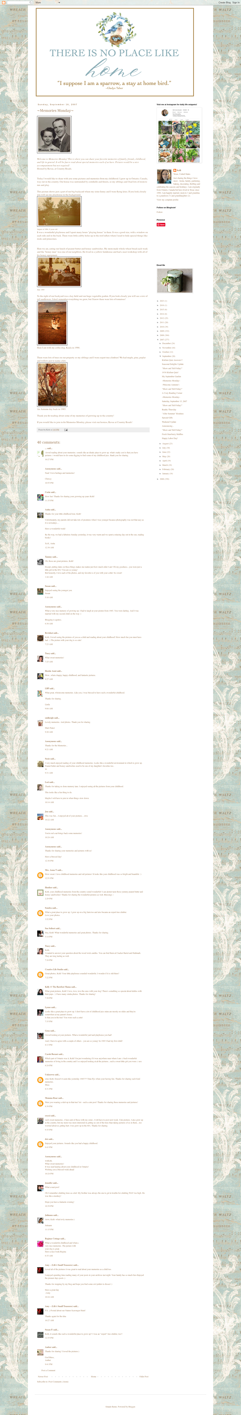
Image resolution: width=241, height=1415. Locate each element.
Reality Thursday (169, 409)
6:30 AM (49, 623)
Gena (47, 1030)
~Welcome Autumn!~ (171, 384)
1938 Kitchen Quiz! (170, 372)
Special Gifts (167, 417)
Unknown (49, 1074)
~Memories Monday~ (171, 380)
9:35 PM (48, 1129)
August (165, 443)
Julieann (49, 1215)
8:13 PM (48, 1044)
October (166, 351)
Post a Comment (48, 1370)
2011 (162, 322)
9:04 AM (49, 708)
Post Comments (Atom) (58, 1381)
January (165, 473)
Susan (48, 586)
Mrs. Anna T (51, 870)
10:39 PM (49, 1205)
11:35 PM (49, 500)
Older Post (143, 1376)
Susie (47, 758)
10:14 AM (49, 802)
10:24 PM (49, 1173)
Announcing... (168, 425)
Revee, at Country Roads (59, 168)
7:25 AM (49, 661)
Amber (48, 1347)
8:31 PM (48, 1088)
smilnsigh (49, 717)
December (166, 343)
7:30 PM (48, 997)
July (164, 447)
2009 (162, 330)
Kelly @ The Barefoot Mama (58, 986)
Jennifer (48, 1182)
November (167, 347)
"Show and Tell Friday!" (172, 368)
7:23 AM (49, 644)
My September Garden (171, 376)
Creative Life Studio (54, 969)
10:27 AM (49, 1320)
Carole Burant (51, 1054)
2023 (162, 300)
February (166, 469)
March (165, 465)
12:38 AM (49, 547)
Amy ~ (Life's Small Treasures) (59, 1264)
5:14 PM (48, 936)
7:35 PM (48, 1021)
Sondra (48, 907)
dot (46, 1139)
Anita (47, 509)
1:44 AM (49, 576)
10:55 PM (49, 482)
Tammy (48, 556)
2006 (162, 478)
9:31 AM (49, 772)
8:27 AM (49, 679)
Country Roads (124, 422)
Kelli (179, 170)
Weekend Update (169, 421)
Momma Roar (51, 1097)
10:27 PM (49, 459)
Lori (47, 782)
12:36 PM (49, 860)
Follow (160, 212)
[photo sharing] (54, 152)
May (164, 456)
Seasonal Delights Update (172, 364)
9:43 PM (48, 1147)
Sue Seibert (50, 928)
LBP (47, 688)
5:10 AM (49, 597)
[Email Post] (66, 429)
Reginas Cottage (52, 1238)
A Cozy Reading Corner (172, 392)
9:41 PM (48, 1364)
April (164, 460)
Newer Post (43, 1376)
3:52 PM (48, 919)
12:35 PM (49, 1337)
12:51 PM (49, 878)
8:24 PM (48, 1065)
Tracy (47, 653)
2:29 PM (48, 898)
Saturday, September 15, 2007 (174, 401)
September (167, 356)
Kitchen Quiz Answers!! (172, 360)
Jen (46, 811)
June (164, 451)
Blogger (131, 1406)
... (46, 448)
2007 (162, 339)
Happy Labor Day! (170, 438)
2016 (162, 305)
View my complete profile (167, 199)
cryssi (47, 1115)
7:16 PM (48, 960)
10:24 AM (49, 837)
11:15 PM (49, 1229)
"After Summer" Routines (173, 413)
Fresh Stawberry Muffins (172, 434)
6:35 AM (49, 1255)
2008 (162, 335)
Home (93, 1376)
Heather (48, 887)
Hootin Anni (50, 670)
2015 (162, 309)
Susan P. (49, 1329)
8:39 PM (48, 1106)
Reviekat (49, 632)
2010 (162, 326)
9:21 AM (49, 749)
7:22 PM (48, 977)
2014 (162, 313)
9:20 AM (49, 731)
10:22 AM (49, 819)
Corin (47, 492)
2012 (162, 318)
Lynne (48, 1007)
